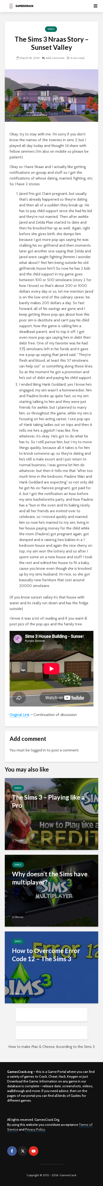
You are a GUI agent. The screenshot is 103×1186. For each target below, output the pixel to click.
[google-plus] (44, 1151)
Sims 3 (51, 29)
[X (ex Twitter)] (23, 1151)
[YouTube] (33, 1151)
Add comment (55, 58)
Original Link (19, 714)
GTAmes (17, 840)
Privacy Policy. (35, 1129)
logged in (38, 750)
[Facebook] (12, 1151)
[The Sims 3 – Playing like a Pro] (51, 813)
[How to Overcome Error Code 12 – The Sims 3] (51, 967)
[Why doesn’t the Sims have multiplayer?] (51, 890)
